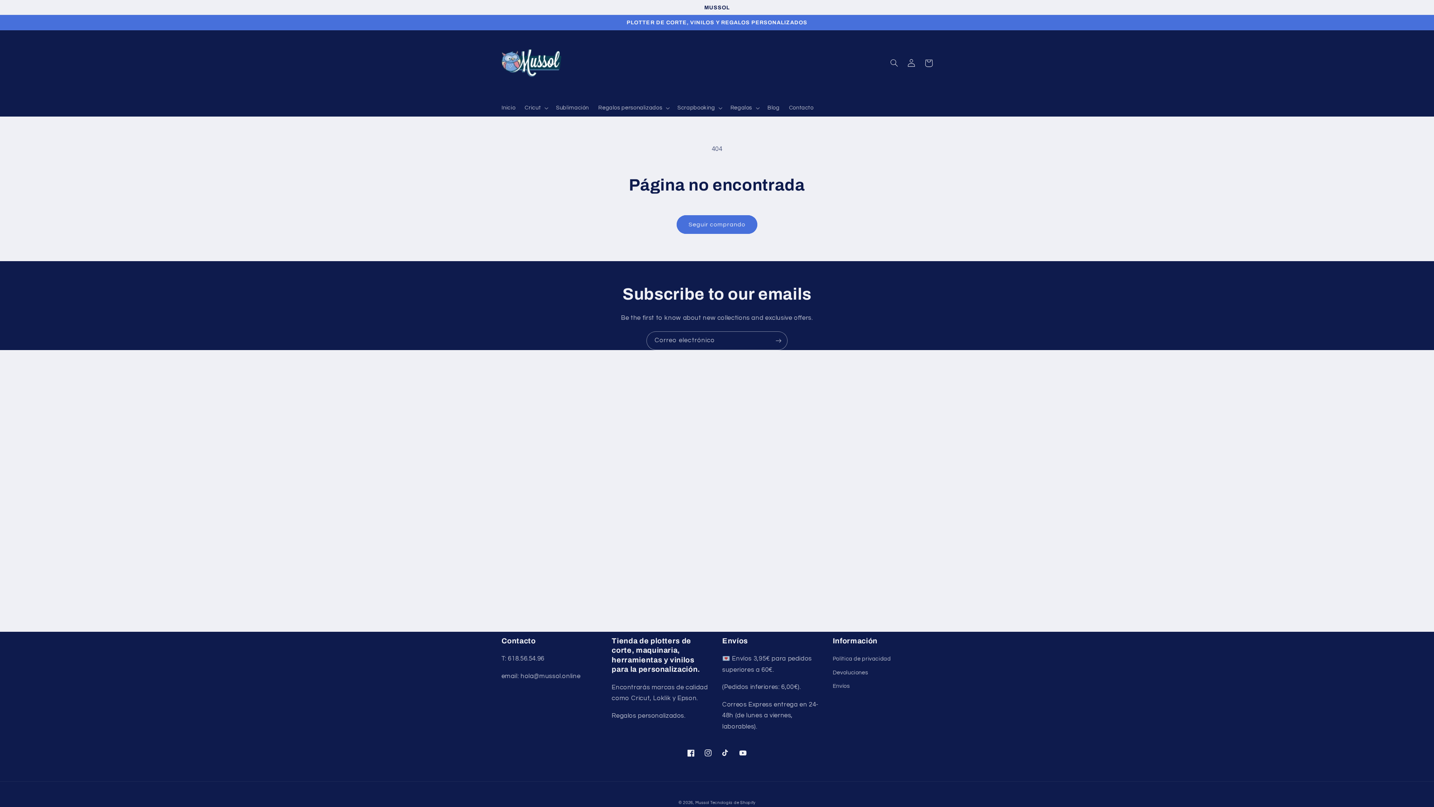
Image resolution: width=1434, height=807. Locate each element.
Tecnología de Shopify (732, 803)
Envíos (841, 686)
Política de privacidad (862, 659)
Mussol (702, 803)
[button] (536, 108)
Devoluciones (850, 672)
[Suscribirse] (778, 340)
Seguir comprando (717, 225)
